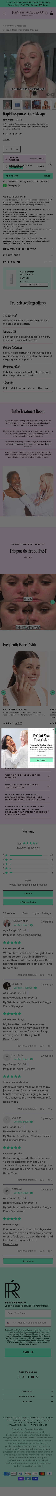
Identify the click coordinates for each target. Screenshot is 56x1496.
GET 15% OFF (41, 760)
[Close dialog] (53, 729)
